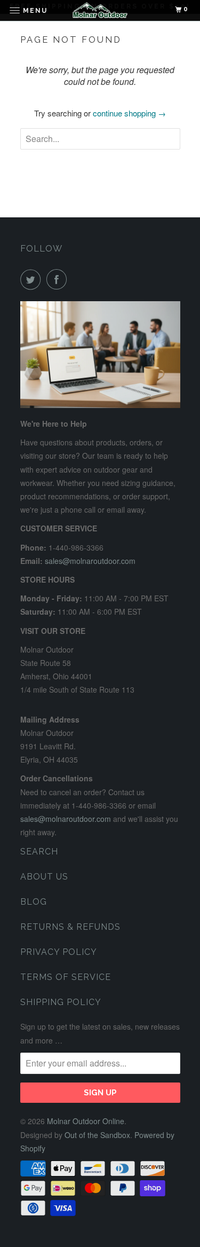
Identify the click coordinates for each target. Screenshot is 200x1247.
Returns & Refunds (70, 927)
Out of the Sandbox (97, 1135)
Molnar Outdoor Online (85, 1121)
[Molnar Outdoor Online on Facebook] (58, 279)
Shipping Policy (60, 1002)
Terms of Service (65, 977)
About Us (44, 877)
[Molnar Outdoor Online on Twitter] (32, 279)
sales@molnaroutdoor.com (90, 560)
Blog (33, 902)
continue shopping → (129, 113)
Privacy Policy (58, 952)
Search (39, 851)
